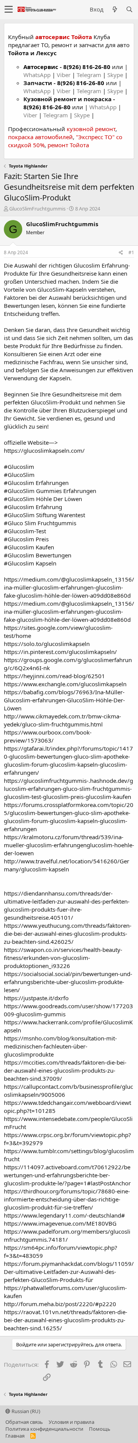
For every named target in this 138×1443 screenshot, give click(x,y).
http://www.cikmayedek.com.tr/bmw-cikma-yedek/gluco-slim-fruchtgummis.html (62, 720)
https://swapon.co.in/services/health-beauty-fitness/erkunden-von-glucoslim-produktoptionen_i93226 (63, 958)
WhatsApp (37, 75)
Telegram (90, 75)
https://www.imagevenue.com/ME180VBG (60, 1223)
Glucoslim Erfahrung (101, 265)
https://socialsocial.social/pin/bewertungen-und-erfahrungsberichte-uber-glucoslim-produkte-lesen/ (68, 982)
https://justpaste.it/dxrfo (36, 998)
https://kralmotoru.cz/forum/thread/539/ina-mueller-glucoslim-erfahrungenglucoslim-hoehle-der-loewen (69, 845)
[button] (9, 9)
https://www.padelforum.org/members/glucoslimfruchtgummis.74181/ (67, 1235)
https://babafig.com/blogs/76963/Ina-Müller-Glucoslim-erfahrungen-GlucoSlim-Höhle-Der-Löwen (64, 700)
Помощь (99, 1428)
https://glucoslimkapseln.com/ (44, 450)
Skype (116, 75)
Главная (15, 1435)
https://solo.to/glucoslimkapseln (47, 644)
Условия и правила (71, 1421)
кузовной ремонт (91, 129)
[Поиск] (129, 9)
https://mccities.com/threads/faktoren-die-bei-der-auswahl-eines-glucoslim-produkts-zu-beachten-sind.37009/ (65, 1070)
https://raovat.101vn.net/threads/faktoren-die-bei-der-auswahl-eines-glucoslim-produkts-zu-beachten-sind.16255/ (65, 1320)
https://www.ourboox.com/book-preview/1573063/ (48, 736)
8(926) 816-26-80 (86, 67)
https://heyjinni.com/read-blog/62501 (54, 676)
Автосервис (40, 67)
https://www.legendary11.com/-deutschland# (64, 1215)
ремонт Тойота (68, 145)
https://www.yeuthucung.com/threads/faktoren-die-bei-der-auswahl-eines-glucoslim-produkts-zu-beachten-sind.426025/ (67, 933)
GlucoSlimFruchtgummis (37, 208)
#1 (131, 252)
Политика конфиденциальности (44, 1428)
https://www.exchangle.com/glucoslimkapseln (65, 684)
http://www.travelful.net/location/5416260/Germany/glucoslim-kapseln (66, 865)
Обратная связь (24, 1421)
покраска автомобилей (40, 137)
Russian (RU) (25, 1411)
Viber (64, 75)
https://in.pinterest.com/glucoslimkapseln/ (60, 652)
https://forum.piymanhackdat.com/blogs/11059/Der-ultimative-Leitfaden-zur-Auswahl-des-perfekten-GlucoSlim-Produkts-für (69, 1272)
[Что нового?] (114, 9)
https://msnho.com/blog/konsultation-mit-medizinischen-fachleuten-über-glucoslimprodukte (60, 1046)
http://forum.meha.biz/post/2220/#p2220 (60, 1304)
